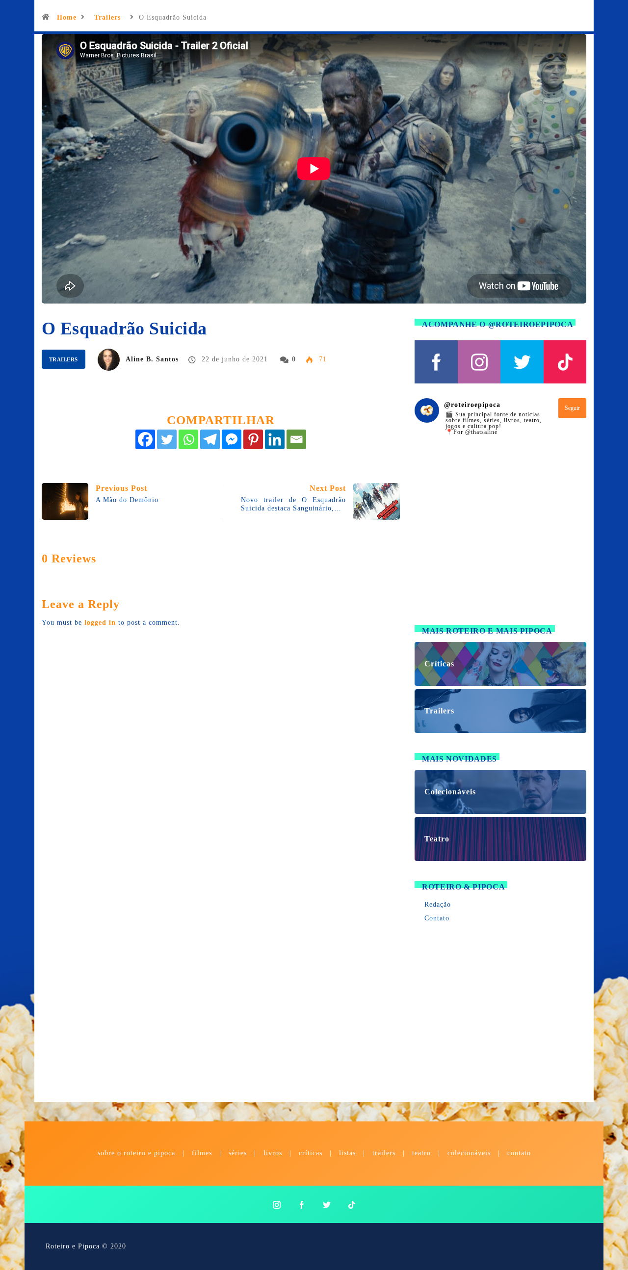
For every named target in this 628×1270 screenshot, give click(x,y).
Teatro (421, 1153)
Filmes (202, 1153)
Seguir (572, 408)
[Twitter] (167, 439)
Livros (272, 1153)
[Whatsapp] (188, 439)
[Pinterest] (253, 439)
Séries (239, 1153)
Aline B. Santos (152, 359)
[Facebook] (145, 439)
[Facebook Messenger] (231, 439)
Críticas (310, 1153)
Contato (436, 918)
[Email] (296, 439)
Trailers (107, 17)
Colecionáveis (469, 1153)
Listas (347, 1153)
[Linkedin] (275, 439)
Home (67, 17)
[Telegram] (210, 439)
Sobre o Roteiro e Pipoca (136, 1153)
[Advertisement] (500, 536)
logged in (100, 622)
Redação (437, 904)
